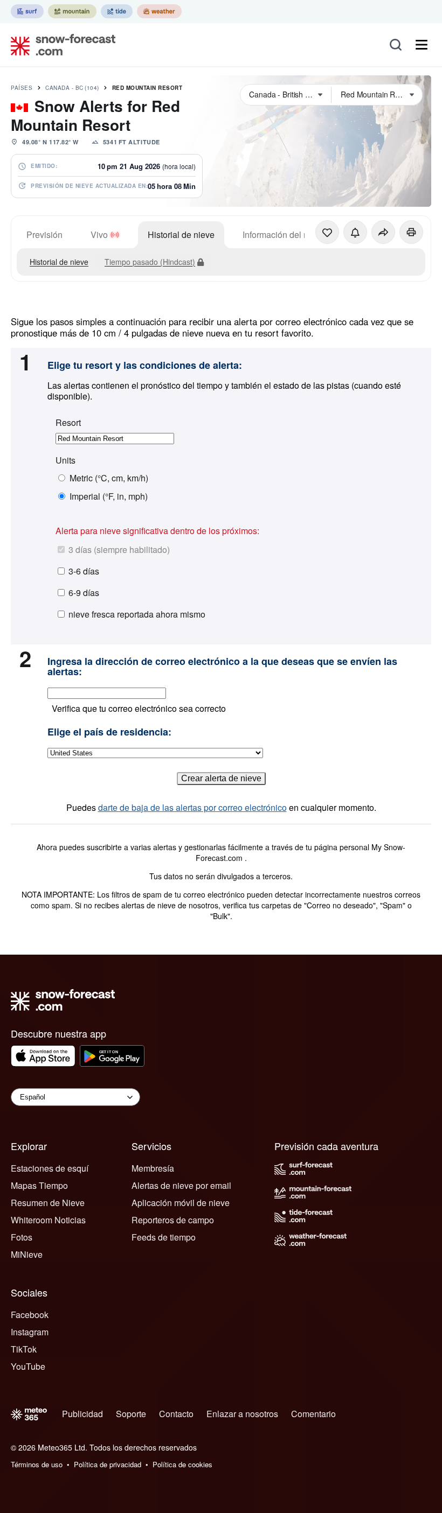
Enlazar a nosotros (242, 1413)
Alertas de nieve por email (181, 1185)
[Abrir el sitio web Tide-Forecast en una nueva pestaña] (117, 11)
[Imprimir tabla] (411, 232)
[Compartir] (383, 232)
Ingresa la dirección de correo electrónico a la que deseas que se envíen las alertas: (222, 666)
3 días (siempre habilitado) (119, 549)
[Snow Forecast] (60, 44)
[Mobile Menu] (421, 44)
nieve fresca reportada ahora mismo (136, 614)
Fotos (21, 1237)
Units (65, 460)
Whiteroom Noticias (48, 1220)
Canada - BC (72, 88)
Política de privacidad (107, 1464)
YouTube (28, 1366)
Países (21, 88)
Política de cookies (182, 1464)
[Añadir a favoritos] (327, 232)
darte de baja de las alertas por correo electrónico (192, 807)
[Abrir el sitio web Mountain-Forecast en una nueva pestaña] (72, 11)
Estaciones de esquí (49, 1168)
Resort (68, 422)
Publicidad (82, 1413)
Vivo (99, 234)
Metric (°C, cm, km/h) (109, 478)
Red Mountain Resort (147, 88)
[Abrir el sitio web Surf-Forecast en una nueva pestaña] (27, 11)
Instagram (30, 1332)
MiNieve (27, 1254)
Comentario (313, 1413)
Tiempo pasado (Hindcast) (150, 261)
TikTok (24, 1349)
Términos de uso (37, 1464)
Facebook (30, 1314)
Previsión (44, 234)
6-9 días (83, 592)
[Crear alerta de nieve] (355, 232)
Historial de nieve (181, 234)
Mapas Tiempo (39, 1185)
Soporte (131, 1413)
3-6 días (83, 571)
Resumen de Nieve (48, 1202)
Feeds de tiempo (164, 1237)
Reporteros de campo (173, 1220)
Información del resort (284, 234)
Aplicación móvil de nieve (181, 1202)
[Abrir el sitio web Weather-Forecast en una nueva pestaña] (159, 11)
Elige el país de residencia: (109, 732)
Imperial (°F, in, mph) (109, 496)
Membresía (153, 1168)
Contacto (176, 1413)
